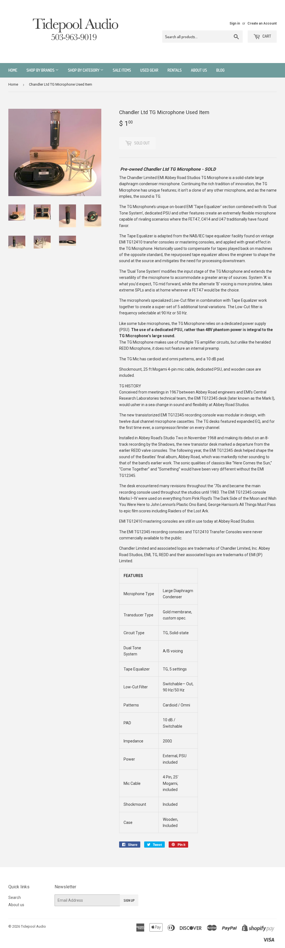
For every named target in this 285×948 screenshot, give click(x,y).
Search (14, 897)
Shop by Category (84, 70)
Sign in (235, 23)
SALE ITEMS (122, 70)
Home (12, 70)
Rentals (175, 70)
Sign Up (129, 900)
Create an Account (262, 23)
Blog (220, 70)
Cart (266, 36)
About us (199, 70)
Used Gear (149, 70)
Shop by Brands (40, 70)
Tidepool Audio (33, 926)
